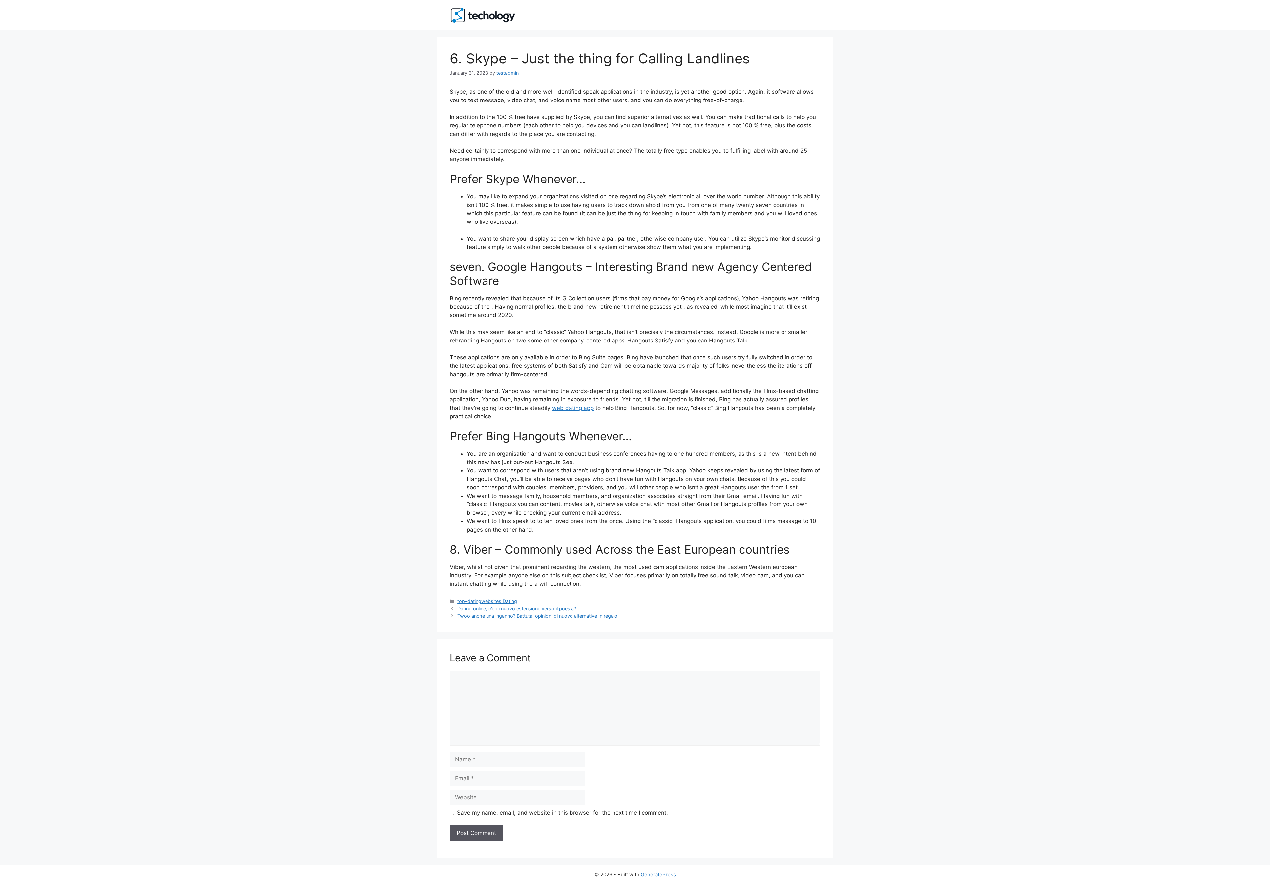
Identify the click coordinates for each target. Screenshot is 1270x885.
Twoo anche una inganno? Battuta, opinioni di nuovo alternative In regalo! (538, 616)
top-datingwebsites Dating (487, 601)
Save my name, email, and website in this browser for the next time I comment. (562, 812)
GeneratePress (658, 874)
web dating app (573, 408)
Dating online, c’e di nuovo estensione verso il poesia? (516, 608)
